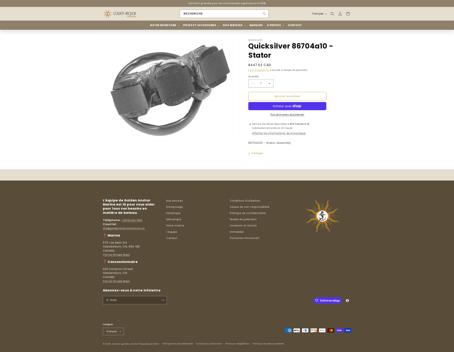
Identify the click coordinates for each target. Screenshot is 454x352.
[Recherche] (264, 14)
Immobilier (237, 232)
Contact (172, 238)
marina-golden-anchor (125, 343)
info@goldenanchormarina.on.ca (124, 228)
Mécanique (173, 219)
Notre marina (175, 225)
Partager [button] (257, 153)
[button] (332, 14)
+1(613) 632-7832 (132, 220)
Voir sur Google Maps (116, 254)
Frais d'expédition (258, 70)
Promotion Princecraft (245, 238)
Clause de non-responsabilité (249, 207)
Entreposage (174, 207)
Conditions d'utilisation (245, 200)
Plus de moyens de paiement (287, 114)
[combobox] (224, 14)
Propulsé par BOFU (149, 343)
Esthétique (173, 213)
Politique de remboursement (268, 343)
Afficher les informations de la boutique (279, 133)
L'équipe (171, 232)
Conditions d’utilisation (209, 343)
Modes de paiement (243, 219)
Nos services (174, 200)
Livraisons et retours (243, 225)
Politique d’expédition (237, 343)
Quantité (253, 76)
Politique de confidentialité (248, 213)
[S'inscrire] (163, 300)
